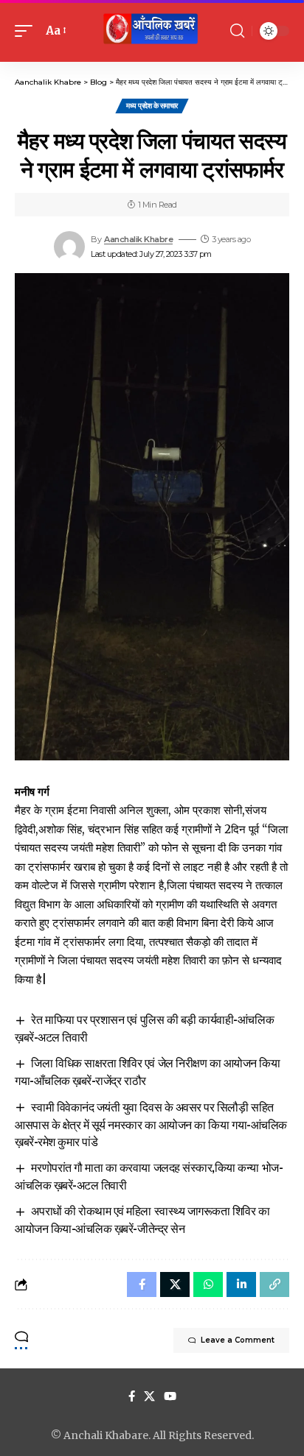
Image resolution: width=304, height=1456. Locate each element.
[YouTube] (170, 1396)
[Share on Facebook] (141, 1284)
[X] (149, 1396)
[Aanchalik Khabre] (152, 31)
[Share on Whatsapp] (208, 1284)
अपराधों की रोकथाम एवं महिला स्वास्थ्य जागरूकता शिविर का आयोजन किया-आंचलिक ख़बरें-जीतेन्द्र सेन (142, 1219)
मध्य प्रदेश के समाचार (152, 105)
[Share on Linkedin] (241, 1284)
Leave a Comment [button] (237, 1340)
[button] (27, 30)
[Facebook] (132, 1396)
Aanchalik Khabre (138, 239)
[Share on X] (175, 1284)
